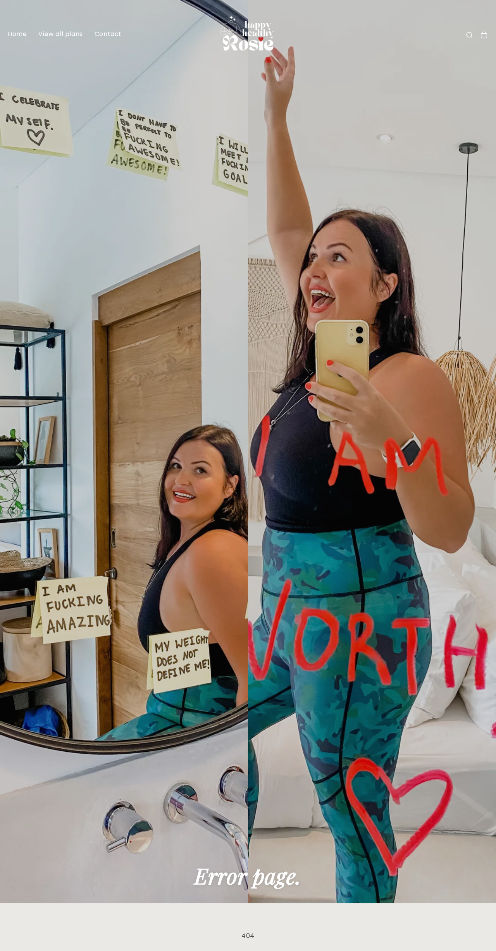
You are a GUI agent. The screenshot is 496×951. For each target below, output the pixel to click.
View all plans (60, 33)
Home (17, 33)
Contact (108, 33)
